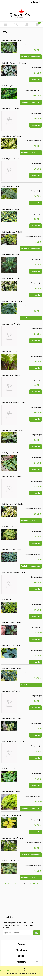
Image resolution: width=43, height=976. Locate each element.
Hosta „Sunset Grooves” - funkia (12, 838)
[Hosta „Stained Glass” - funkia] (9, 534)
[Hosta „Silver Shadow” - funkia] (9, 47)
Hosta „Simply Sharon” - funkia (11, 86)
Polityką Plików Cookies (7, 971)
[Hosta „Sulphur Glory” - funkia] (9, 726)
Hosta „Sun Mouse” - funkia (10, 792)
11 (20, 883)
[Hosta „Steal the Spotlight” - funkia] (9, 584)
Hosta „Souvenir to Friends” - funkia (13, 403)
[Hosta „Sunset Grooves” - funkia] (9, 845)
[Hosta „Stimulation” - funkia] (9, 607)
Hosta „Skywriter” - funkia (10, 186)
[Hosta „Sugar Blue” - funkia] (9, 653)
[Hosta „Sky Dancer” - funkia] (9, 171)
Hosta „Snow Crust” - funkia (10, 324)
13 (29, 883)
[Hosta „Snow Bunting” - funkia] (9, 308)
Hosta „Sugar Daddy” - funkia (11, 668)
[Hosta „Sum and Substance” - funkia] (9, 776)
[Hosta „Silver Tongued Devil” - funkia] (9, 70)
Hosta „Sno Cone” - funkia (10, 278)
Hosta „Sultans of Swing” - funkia (12, 741)
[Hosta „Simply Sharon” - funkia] (9, 93)
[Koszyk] (37, 24)
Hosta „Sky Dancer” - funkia (10, 159)
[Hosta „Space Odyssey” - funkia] (9, 437)
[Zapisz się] (36, 932)
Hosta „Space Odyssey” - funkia (12, 430)
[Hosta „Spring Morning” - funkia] (9, 511)
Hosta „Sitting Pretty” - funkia (11, 136)
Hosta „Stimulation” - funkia (10, 600)
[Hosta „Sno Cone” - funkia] (9, 286)
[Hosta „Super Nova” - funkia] (9, 868)
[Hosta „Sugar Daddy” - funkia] (9, 675)
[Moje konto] (27, 24)
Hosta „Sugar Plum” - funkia (10, 691)
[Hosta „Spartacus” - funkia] (9, 463)
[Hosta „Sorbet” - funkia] (9, 362)
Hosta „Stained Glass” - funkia (11, 527)
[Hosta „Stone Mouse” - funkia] (9, 630)
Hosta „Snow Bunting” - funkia (11, 301)
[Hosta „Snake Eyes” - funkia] (9, 265)
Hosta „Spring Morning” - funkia (12, 504)
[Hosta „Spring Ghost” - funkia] (9, 489)
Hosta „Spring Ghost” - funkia (11, 476)
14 (34, 883)
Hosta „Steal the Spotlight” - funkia (13, 572)
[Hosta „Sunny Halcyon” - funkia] (9, 822)
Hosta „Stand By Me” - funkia (11, 550)
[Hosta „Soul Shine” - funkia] (9, 387)
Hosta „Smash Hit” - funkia (10, 209)
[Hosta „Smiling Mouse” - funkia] (9, 239)
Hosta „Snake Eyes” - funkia (10, 255)
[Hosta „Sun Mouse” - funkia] (9, 802)
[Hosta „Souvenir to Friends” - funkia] (9, 415)
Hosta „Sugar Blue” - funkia (10, 645)
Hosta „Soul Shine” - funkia (10, 375)
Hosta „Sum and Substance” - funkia (13, 769)
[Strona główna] (22, 13)
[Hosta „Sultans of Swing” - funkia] (9, 753)
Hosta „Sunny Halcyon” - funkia (11, 815)
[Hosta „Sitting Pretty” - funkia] (9, 143)
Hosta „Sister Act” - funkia (10, 109)
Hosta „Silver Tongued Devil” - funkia (13, 63)
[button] (5, 24)
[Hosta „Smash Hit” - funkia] (9, 216)
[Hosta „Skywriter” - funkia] (9, 193)
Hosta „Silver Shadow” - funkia (11, 40)
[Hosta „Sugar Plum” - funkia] (9, 703)
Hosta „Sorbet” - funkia (9, 351)
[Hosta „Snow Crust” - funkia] (9, 336)
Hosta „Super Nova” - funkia (10, 861)
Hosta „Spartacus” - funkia (10, 453)
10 (16, 883)
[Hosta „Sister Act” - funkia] (9, 121)
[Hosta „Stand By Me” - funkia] (9, 557)
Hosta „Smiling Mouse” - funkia (11, 232)
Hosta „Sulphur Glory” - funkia (11, 718)
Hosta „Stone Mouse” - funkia (11, 623)
